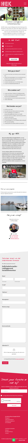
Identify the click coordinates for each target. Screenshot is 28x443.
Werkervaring (6, 306)
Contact (7, 433)
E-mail (4, 284)
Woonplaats (5, 299)
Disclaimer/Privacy (9, 431)
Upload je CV (5, 345)
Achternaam (17, 281)
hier (15, 65)
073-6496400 (8, 422)
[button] (25, 3)
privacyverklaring (18, 395)
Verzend (5, 363)
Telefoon (4, 292)
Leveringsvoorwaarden (10, 428)
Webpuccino (23, 438)
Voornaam (4, 281)
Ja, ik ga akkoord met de (14, 359)
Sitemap (7, 430)
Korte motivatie (6, 326)
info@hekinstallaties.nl (10, 421)
